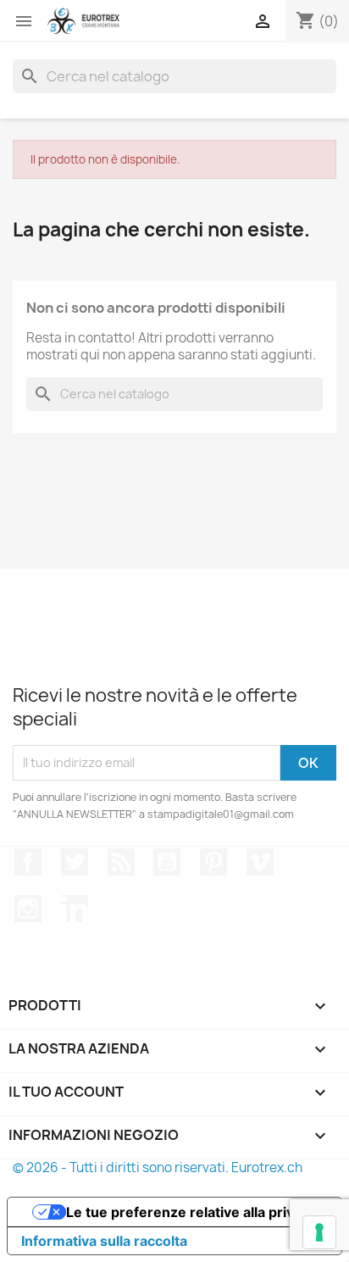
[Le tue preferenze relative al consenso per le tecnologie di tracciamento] (319, 1232)
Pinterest (213, 862)
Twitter (74, 862)
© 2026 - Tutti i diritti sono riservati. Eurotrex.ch (157, 1167)
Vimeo (260, 862)
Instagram (28, 908)
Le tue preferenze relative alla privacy (191, 1212)
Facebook (28, 862)
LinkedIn (74, 908)
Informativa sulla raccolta (104, 1240)
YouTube (166, 862)
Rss (121, 862)
